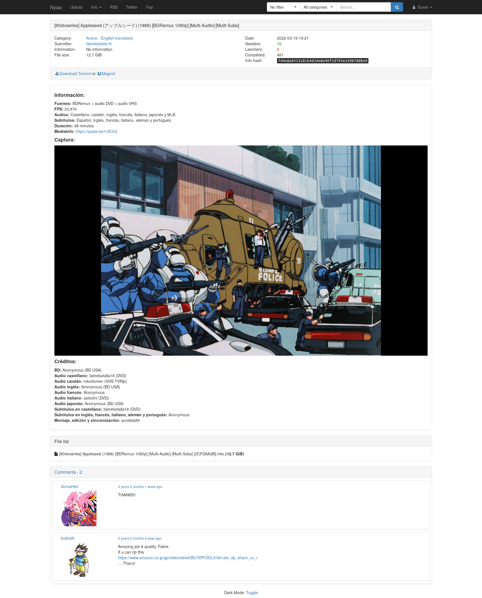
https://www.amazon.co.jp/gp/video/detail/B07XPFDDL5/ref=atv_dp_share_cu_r (188, 557)
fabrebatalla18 (99, 43)
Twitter (132, 7)
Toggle (252, 592)
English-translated (117, 38)
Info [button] (95, 7)
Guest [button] (422, 7)
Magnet (108, 73)
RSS (114, 7)
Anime (91, 38)
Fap (149, 7)
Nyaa (56, 7)
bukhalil (67, 538)
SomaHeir (69, 486)
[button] (283, 7)
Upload (76, 7)
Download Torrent (75, 73)
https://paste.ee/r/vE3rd (96, 131)
